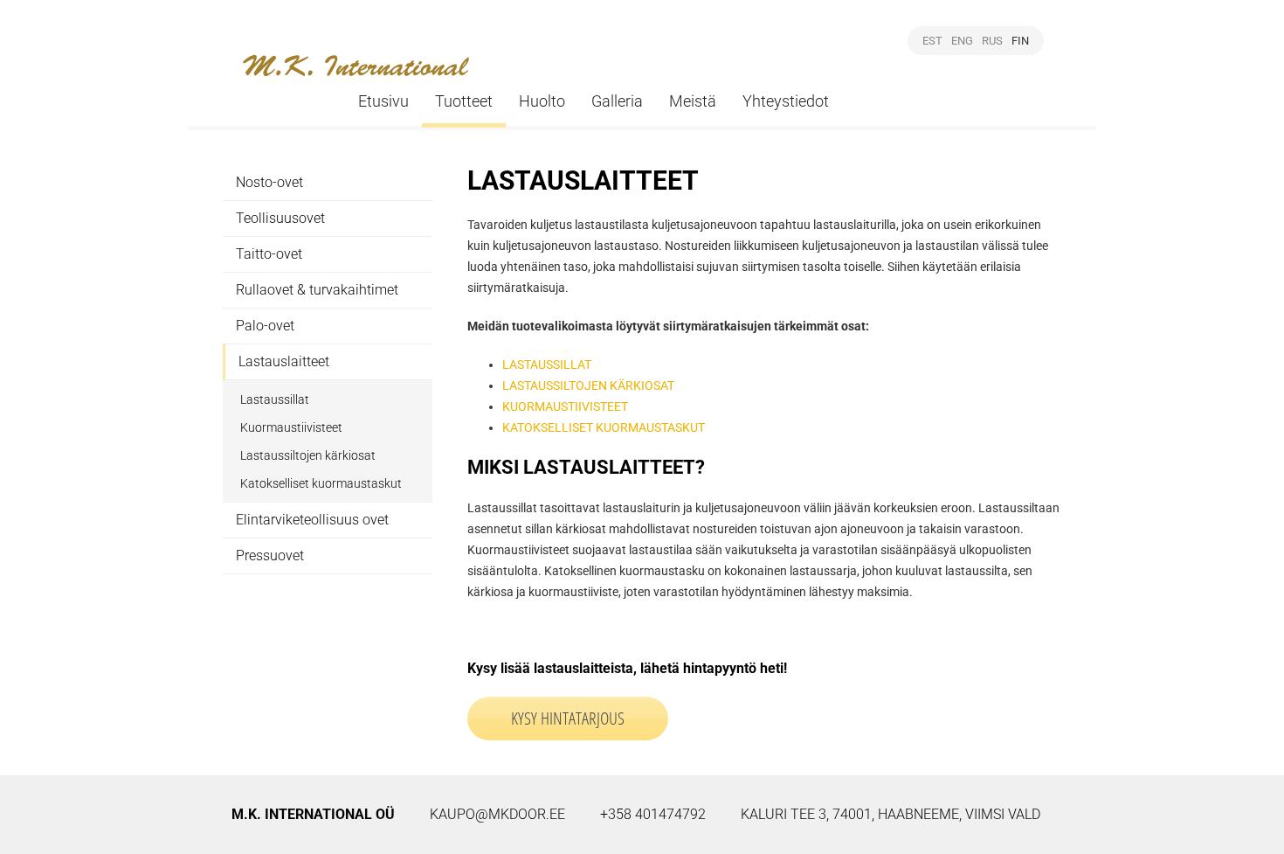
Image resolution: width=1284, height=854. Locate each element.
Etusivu (383, 101)
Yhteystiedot (785, 101)
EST (932, 40)
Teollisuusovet (280, 218)
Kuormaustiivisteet (291, 427)
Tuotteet (464, 101)
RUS (992, 40)
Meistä (692, 101)
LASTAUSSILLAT (546, 364)
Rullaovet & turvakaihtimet (317, 289)
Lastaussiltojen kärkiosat (308, 455)
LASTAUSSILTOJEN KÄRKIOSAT (588, 385)
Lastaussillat (274, 399)
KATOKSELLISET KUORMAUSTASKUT (603, 427)
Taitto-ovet (269, 254)
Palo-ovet (265, 325)
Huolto (542, 101)
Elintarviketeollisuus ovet (312, 519)
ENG (962, 40)
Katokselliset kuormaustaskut (321, 483)
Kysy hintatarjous (568, 718)
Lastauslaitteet (283, 361)
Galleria (617, 101)
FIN (1020, 40)
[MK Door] (356, 65)
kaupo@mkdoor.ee (497, 814)
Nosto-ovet (269, 182)
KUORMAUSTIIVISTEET (565, 406)
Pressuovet (270, 555)
